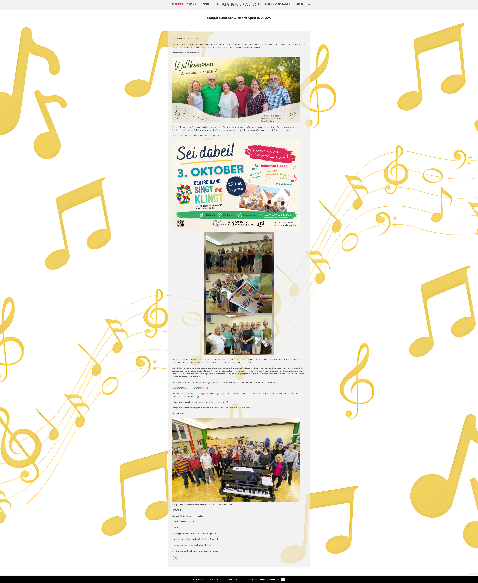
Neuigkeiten (177, 4)
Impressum (250, 6)
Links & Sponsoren (231, 6)
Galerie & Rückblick (227, 4)
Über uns (191, 4)
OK (283, 579)
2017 (245, 4)
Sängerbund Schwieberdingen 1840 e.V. (239, 18)
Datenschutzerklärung (277, 4)
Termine (207, 4)
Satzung (298, 4)
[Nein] (475, 579)
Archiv (257, 4)
